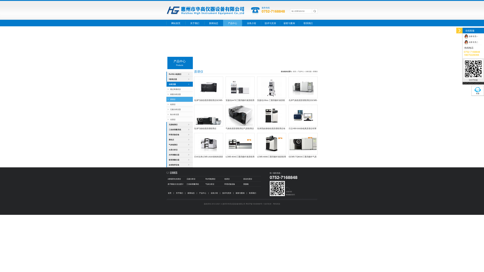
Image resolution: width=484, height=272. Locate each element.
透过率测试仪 (175, 89)
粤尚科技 (276, 203)
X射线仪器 (173, 79)
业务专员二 (473, 42)
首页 (294, 71)
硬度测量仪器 (174, 159)
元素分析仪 (191, 179)
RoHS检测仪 (210, 179)
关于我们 (194, 23)
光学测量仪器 (174, 154)
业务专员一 (473, 36)
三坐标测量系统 (175, 129)
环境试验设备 (174, 134)
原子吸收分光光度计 (176, 184)
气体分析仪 (209, 184)
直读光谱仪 (247, 179)
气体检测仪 (173, 144)
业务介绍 (251, 23)
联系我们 (308, 23)
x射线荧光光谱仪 (174, 179)
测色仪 (171, 139)
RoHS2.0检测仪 (175, 74)
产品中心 (232, 23)
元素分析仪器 (175, 109)
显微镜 (246, 184)
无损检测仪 (173, 124)
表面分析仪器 (175, 94)
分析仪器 (172, 84)
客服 (477, 93)
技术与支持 (270, 23)
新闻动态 (213, 23)
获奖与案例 (289, 23)
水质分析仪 (173, 149)
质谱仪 (172, 99)
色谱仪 (172, 104)
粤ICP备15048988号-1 (255, 203)
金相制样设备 (174, 164)
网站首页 (175, 23)
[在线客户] (459, 30)
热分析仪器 (174, 114)
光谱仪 (172, 119)
